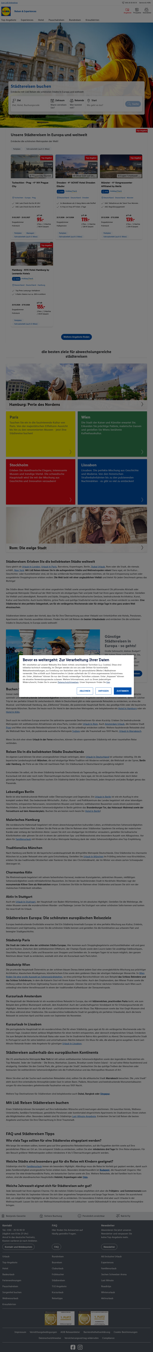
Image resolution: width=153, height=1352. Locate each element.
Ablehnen (85, 691)
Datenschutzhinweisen (68, 682)
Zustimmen (123, 691)
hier (108, 682)
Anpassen (103, 691)
